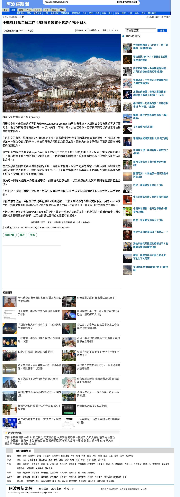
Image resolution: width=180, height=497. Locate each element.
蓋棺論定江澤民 (33, 481)
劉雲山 (87, 440)
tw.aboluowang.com (56, 2)
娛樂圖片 (91, 473)
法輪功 (111, 437)
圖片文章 (48, 468)
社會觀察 (45, 477)
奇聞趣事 (82, 477)
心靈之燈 (54, 464)
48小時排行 (133, 36)
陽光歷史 (73, 481)
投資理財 (137, 464)
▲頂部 (144, 489)
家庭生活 (45, 464)
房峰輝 (95, 440)
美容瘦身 (119, 464)
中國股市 (15, 440)
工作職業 (82, 464)
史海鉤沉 (35, 464)
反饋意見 (114, 489)
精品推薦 (82, 473)
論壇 (54, 10)
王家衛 (25, 443)
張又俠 (103, 437)
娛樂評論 (72, 473)
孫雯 (45, 440)
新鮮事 (38, 10)
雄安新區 (54, 440)
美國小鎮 (9, 235)
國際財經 (76, 13)
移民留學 (63, 477)
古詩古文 (128, 464)
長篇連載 (39, 468)
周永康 (16, 443)
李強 (31, 440)
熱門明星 (45, 473)
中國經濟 (55, 13)
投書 (78, 460)
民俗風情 (117, 477)
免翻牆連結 (130, 2)
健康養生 (26, 464)
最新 (20, 13)
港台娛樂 (54, 473)
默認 (117, 30)
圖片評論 (101, 460)
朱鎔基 (14, 437)
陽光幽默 (82, 481)
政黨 (61, 460)
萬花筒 (90, 477)
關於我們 (104, 489)
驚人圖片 (21, 481)
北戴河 (71, 440)
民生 (111, 13)
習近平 (71, 437)
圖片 (152, 13)
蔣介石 (63, 440)
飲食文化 (26, 477)
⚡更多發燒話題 (13, 433)
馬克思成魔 (50, 437)
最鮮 (19, 477)
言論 (24, 460)
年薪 (32, 235)
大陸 (46, 13)
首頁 (5, 10)
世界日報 (57, 222)
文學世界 (30, 468)
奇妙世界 (98, 477)
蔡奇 (102, 440)
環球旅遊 (108, 477)
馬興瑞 (39, 437)
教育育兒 (91, 464)
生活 (29, 10)
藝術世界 (110, 464)
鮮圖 (124, 477)
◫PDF (167, 17)
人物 (84, 13)
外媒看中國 (33, 460)
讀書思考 (156, 464)
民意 (94, 460)
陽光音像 (110, 481)
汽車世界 (54, 477)
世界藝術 (21, 468)
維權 (117, 13)
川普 (32, 437)
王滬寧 (25, 440)
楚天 (43, 222)
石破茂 (38, 440)
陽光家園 (101, 481)
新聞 (13, 10)
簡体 (120, 2)
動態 (50, 460)
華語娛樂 (35, 473)
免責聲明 (123, 489)
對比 (83, 460)
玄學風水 (72, 464)
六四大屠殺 (92, 437)
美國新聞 (37, 13)
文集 (56, 460)
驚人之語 (43, 460)
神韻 (26, 437)
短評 (67, 460)
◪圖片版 (159, 17)
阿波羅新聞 (17, 4)
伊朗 (7, 437)
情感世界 (35, 477)
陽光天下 (91, 481)
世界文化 (147, 464)
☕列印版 (150, 17)
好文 (72, 460)
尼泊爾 (33, 443)
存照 (89, 460)
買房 (22, 235)
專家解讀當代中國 (48, 481)
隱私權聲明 (134, 489)
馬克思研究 (63, 481)
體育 (124, 13)
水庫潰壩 (62, 437)
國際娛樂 (63, 473)
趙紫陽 (8, 443)
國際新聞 (65, 13)
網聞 (91, 13)
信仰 (143, 13)
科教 (97, 13)
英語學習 (165, 464)
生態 (130, 13)
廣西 (21, 437)
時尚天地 (72, 477)
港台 (137, 13)
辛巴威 (79, 440)
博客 (62, 10)
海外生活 (63, 464)
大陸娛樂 (26, 473)
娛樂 (46, 10)
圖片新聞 (129, 456)
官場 (104, 13)
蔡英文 (109, 440)
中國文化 (100, 464)
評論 (21, 10)
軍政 (29, 13)
